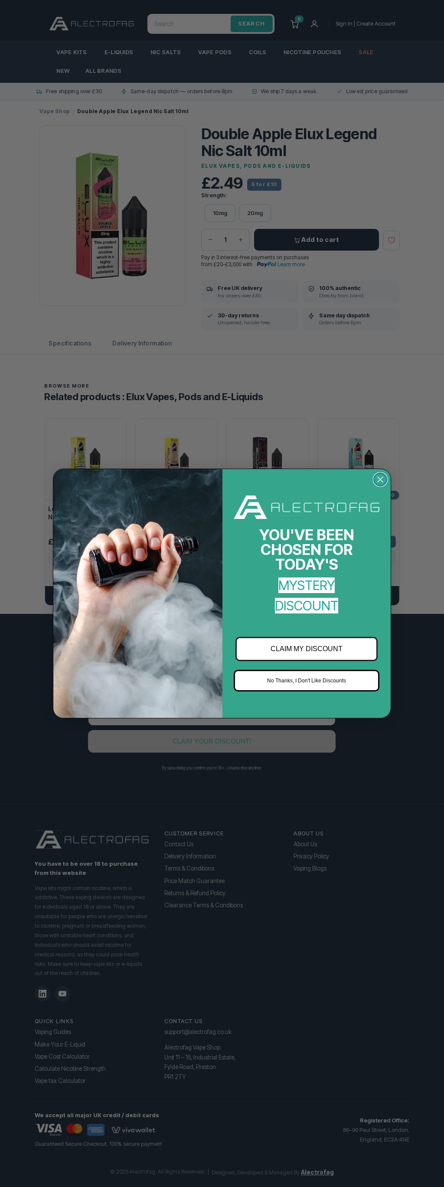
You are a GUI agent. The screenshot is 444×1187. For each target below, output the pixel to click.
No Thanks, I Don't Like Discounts (306, 681)
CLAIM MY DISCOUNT (307, 648)
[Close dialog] (380, 479)
